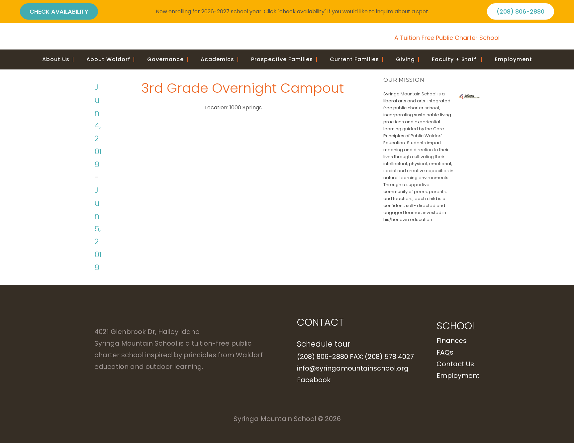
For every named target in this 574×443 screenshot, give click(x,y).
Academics (220, 59)
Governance (168, 59)
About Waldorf (110, 59)
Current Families (357, 59)
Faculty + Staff (457, 59)
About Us (58, 59)
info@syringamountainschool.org (353, 368)
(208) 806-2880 (520, 11)
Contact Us (455, 364)
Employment (513, 59)
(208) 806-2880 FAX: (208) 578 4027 (355, 356)
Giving (408, 59)
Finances (451, 340)
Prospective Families (284, 59)
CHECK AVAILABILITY (59, 11)
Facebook (314, 380)
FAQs (444, 352)
